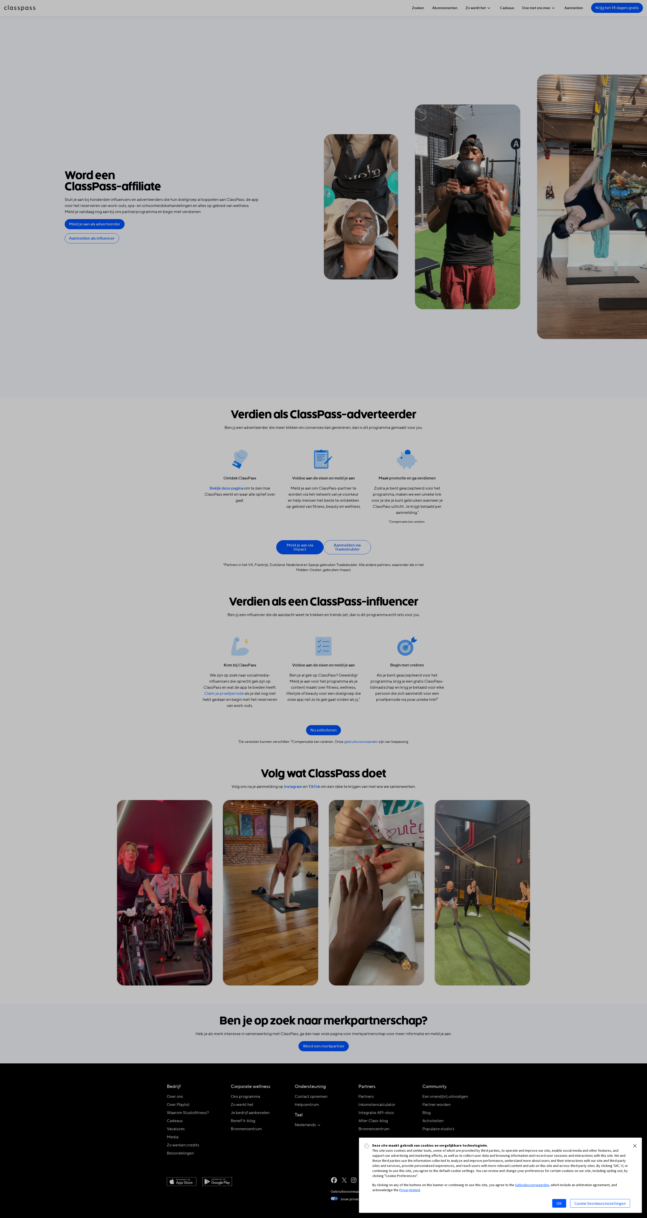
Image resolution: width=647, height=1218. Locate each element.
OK (559, 1203)
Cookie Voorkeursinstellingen (600, 1203)
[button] (635, 1146)
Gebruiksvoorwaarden (532, 1185)
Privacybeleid (409, 1190)
